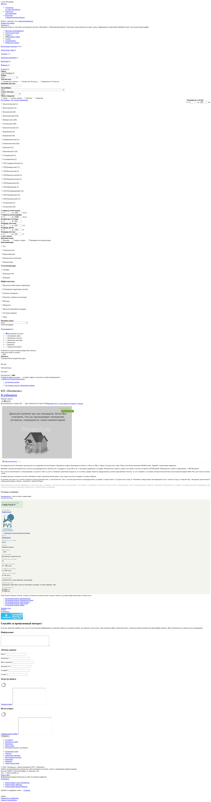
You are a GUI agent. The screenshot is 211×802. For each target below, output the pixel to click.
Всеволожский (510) (10, 116)
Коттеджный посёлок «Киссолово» (16, 603)
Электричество (8, 250)
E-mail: (4, 674)
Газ (4, 246)
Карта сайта (9, 746)
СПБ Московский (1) (11, 187)
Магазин (6, 301)
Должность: (6, 666)
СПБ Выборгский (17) (11, 167)
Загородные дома (7, 50)
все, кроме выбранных (19, 100)
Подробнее (5, 779)
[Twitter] (9, 401)
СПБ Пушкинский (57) (11, 199)
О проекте (9, 740)
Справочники (10, 41)
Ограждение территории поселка (15, 289)
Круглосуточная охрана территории (16, 285)
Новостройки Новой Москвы (16, 787)
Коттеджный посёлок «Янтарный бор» (17, 598)
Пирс (5, 317)
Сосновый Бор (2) (9, 159)
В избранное (9, 395)
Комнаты (4, 65)
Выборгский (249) (10, 120)
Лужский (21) (8, 147)
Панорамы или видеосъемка (40, 240)
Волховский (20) (9, 112)
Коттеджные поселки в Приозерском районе (20, 385)
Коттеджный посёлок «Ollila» (14, 605)
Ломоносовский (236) (11, 143)
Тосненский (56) (9, 207)
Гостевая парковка (10, 313)
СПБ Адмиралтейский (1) (12, 163)
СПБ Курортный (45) (11, 183)
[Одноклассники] (7, 401)
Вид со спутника (67, 411)
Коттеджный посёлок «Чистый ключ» (17, 602)
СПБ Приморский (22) (11, 195)
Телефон (6, 270)
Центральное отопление (12, 258)
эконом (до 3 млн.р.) (10, 81)
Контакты (9, 744)
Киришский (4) (9, 132)
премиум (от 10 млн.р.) (50, 81)
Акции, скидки (19, 240)
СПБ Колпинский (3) (11, 171)
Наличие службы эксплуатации (15, 297)
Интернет (6, 278)
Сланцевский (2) (9, 155)
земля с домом (16, 98)
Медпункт (7, 305)
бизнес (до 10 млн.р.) (30, 81)
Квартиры (4, 61)
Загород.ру (5, 25)
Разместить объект (8, 23)
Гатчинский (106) (9, 124)
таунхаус (29, 98)
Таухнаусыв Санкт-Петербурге (12, 8)
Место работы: (7, 662)
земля (5, 98)
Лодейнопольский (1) (11, 139)
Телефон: (5, 670)
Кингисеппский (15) (10, 128)
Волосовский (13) (9, 108)
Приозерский (6, 537)
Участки (4, 54)
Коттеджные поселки (9, 46)
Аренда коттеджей (12, 33)
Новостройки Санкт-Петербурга (17, 783)
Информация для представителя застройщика (17, 533)
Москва (4, 4)
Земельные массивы (8, 58)
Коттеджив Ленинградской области (15, 16)
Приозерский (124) (10, 151)
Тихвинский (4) (9, 203)
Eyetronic (27, 790)
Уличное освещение (10, 293)
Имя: (3, 654)
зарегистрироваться (25, 21)
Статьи (8, 39)
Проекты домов (14, 37)
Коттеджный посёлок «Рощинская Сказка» (19, 600)
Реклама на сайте (11, 742)
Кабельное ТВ (8, 274)
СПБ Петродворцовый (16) (13, 191)
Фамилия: (5, 658)
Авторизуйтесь (6, 496)
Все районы (5, 100)
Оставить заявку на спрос (10, 377)
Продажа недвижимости (14, 31)
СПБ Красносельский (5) (12, 175)
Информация (7, 632)
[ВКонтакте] (5, 401)
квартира (39, 98)
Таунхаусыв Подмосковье (10, 12)
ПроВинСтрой (6, 512)
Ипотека (6, 240)
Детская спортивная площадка (14, 309)
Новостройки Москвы (13, 785)
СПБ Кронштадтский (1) (12, 179)
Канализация (8, 262)
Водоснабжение (9, 254)
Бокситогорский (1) (10, 104)
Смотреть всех (6, 608)
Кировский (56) (9, 136)
